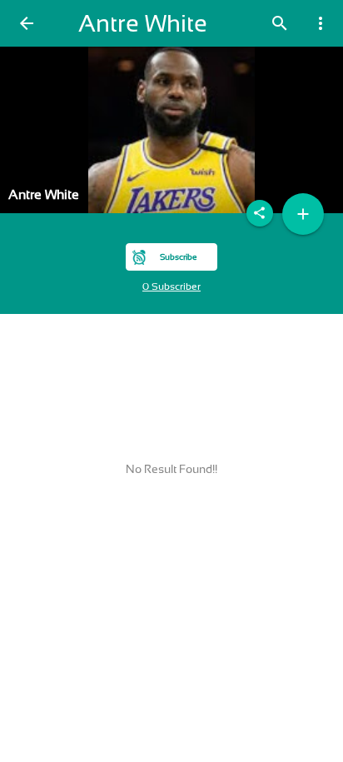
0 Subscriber (171, 286)
